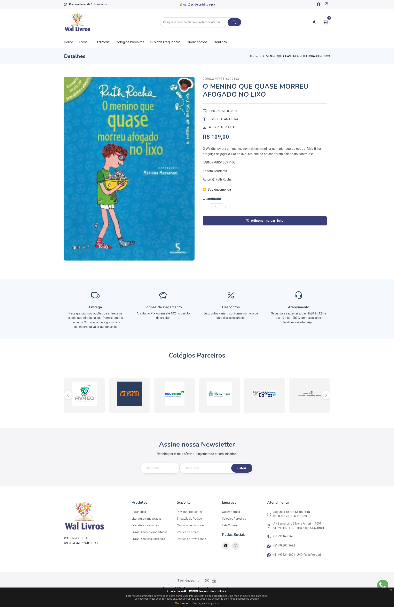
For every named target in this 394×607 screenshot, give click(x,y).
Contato (220, 42)
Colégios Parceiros (130, 42)
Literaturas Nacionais (145, 525)
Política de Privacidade (191, 539)
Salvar (241, 468)
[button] (326, 395)
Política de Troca (187, 532)
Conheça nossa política (205, 603)
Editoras (103, 42)
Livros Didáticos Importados (149, 532)
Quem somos (197, 42)
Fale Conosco (230, 525)
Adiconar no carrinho (267, 221)
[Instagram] (326, 4)
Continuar (181, 603)
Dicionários (139, 511)
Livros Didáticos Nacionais (148, 539)
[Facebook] (318, 4)
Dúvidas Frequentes (165, 42)
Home (68, 42)
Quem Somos (231, 511)
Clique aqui (100, 4)
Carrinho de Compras (190, 525)
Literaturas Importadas (146, 518)
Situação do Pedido (189, 518)
